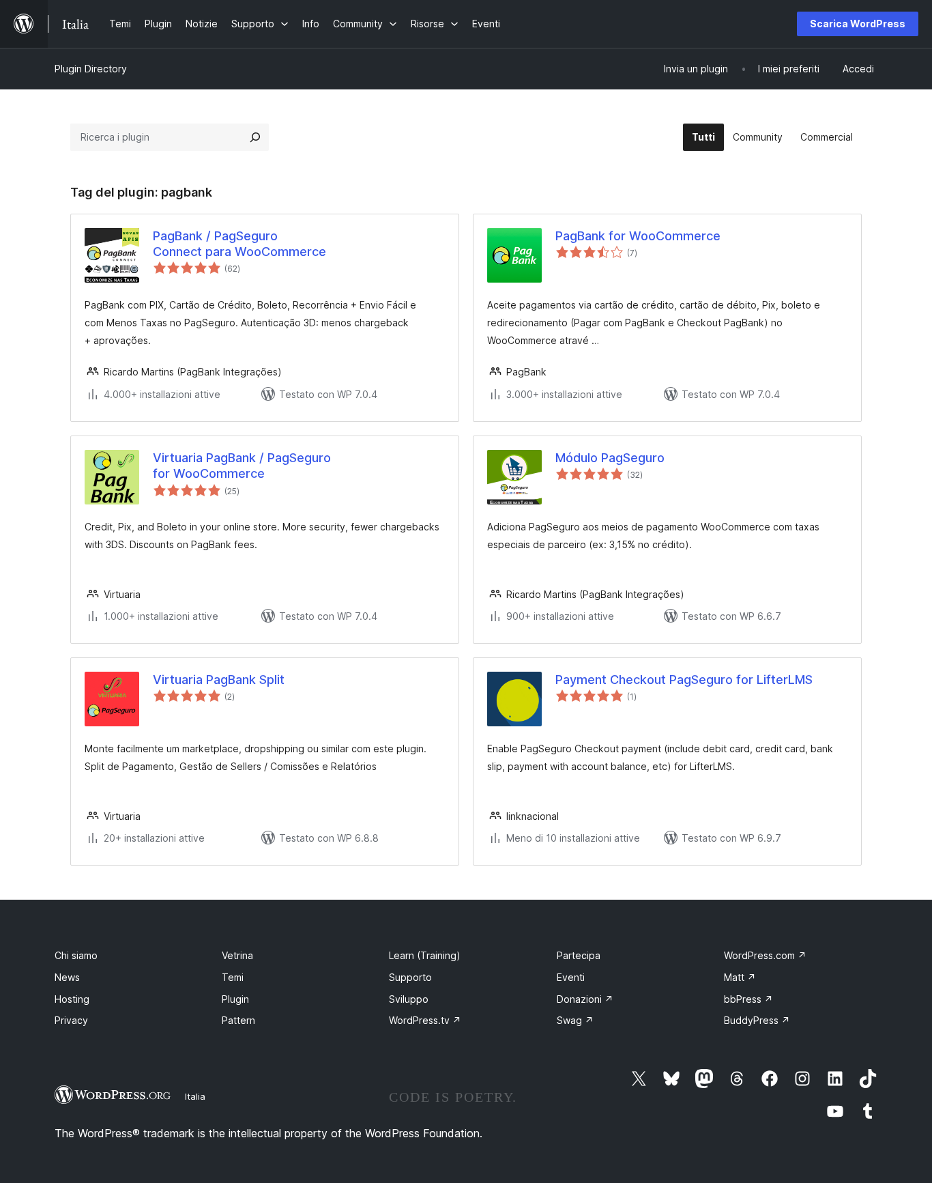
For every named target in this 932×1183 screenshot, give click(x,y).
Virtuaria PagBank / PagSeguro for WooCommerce (242, 466)
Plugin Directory (91, 68)
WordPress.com (765, 955)
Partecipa (578, 955)
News (67, 977)
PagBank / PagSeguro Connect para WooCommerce (239, 244)
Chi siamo (76, 955)
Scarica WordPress (857, 23)
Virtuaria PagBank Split (219, 679)
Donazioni (585, 999)
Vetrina (237, 955)
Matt (740, 977)
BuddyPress (757, 1020)
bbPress (748, 999)
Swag (575, 1020)
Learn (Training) (425, 955)
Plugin (235, 999)
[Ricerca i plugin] (255, 137)
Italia (195, 1096)
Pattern (238, 1020)
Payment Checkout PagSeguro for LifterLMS (684, 679)
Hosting (72, 999)
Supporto (410, 977)
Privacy (71, 1020)
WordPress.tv (425, 1020)
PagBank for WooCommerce (637, 236)
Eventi (571, 977)
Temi (233, 977)
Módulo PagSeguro (610, 458)
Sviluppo (408, 999)
